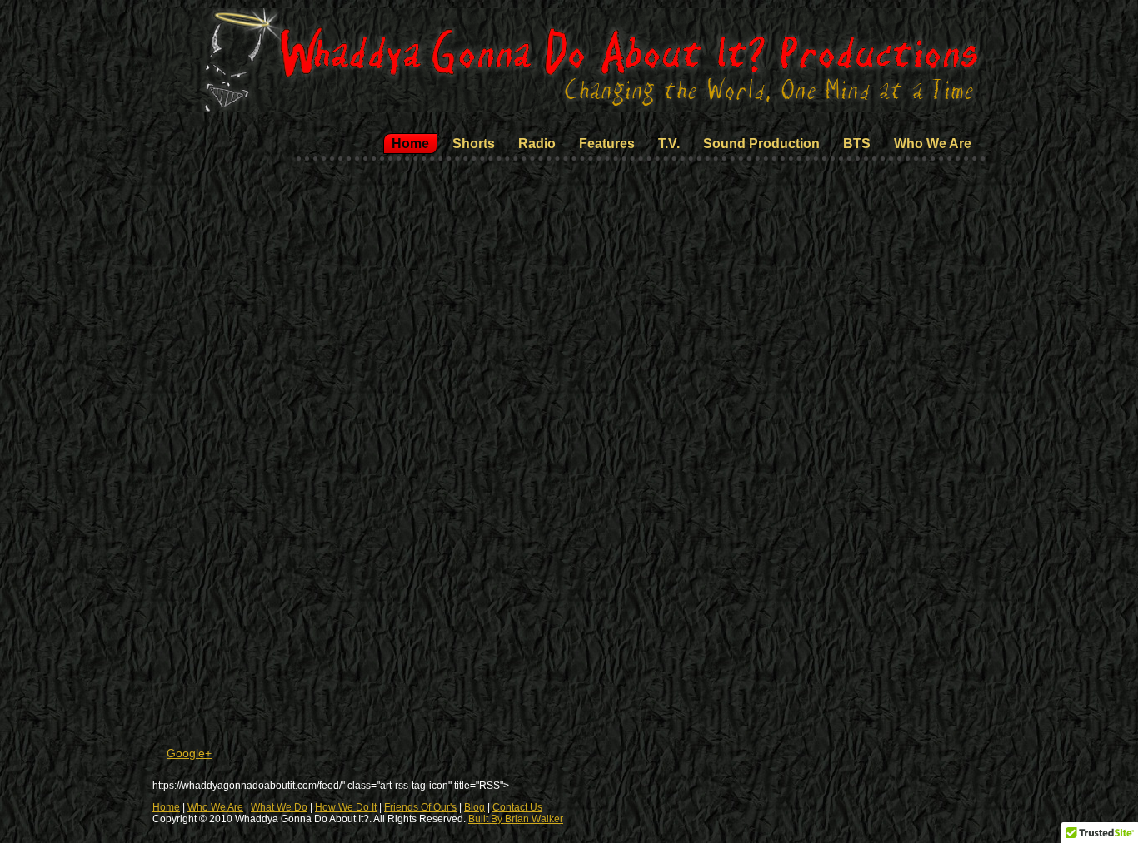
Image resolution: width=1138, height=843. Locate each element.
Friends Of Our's (420, 807)
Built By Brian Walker (515, 819)
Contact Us (517, 807)
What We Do (279, 807)
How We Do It (346, 807)
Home (166, 807)
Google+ (189, 753)
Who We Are (215, 807)
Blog (474, 807)
